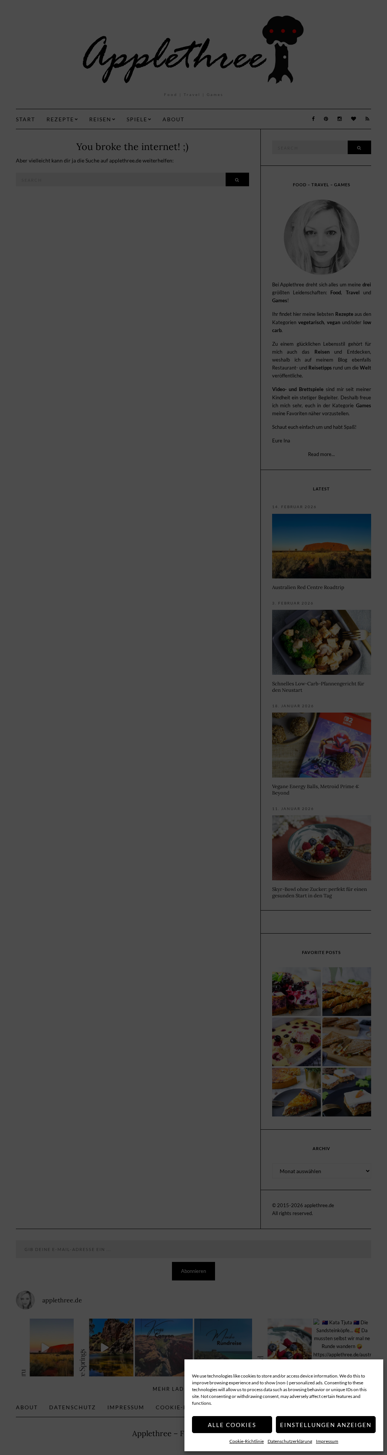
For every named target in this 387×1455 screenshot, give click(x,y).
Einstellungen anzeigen (326, 1424)
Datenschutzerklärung (290, 1441)
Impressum (327, 1441)
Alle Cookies (232, 1424)
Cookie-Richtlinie (246, 1441)
